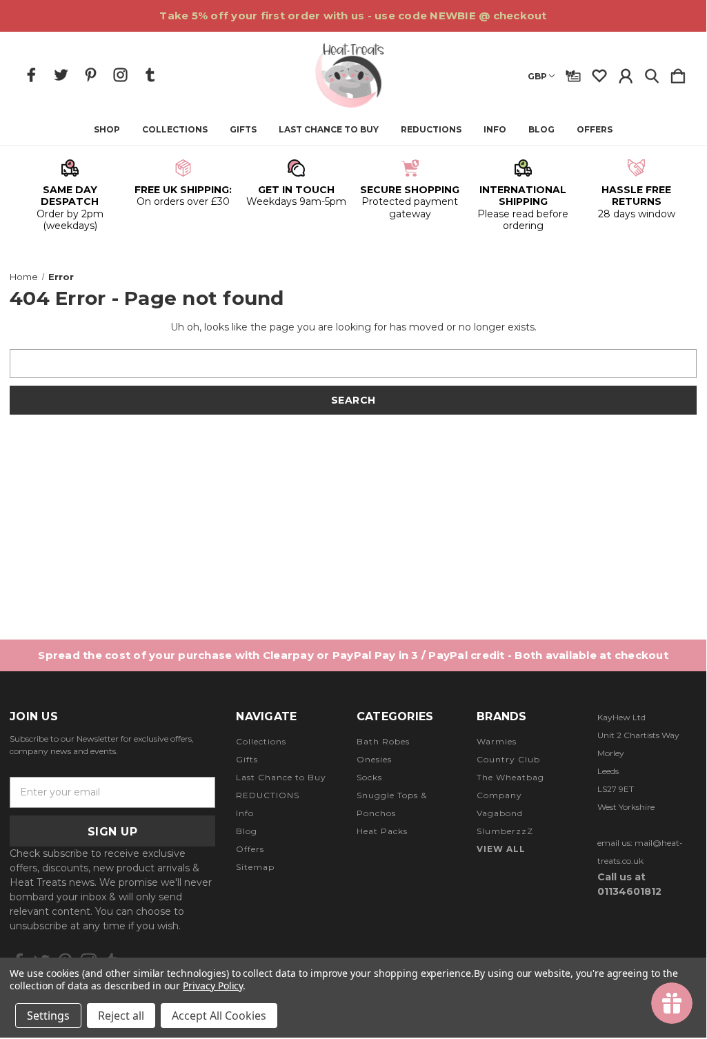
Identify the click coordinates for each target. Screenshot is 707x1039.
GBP (537, 76)
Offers (595, 130)
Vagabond (500, 813)
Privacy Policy (213, 985)
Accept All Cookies (219, 1015)
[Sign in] (626, 73)
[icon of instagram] (120, 75)
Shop (107, 130)
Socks (369, 777)
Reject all (121, 1015)
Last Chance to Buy (329, 130)
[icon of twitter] (61, 75)
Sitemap (255, 867)
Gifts (243, 130)
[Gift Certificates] (573, 73)
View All (501, 849)
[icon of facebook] (31, 75)
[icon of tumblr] (150, 75)
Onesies (374, 759)
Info (495, 130)
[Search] (652, 73)
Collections (175, 130)
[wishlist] (599, 73)
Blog (541, 130)
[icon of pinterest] (90, 75)
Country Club (508, 759)
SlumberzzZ (505, 831)
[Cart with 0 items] (678, 73)
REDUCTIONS (431, 130)
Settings (48, 1015)
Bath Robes (383, 741)
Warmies (497, 741)
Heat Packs (382, 831)
